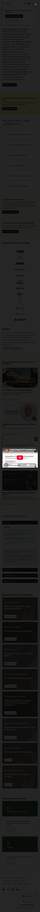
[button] (36, 4)
